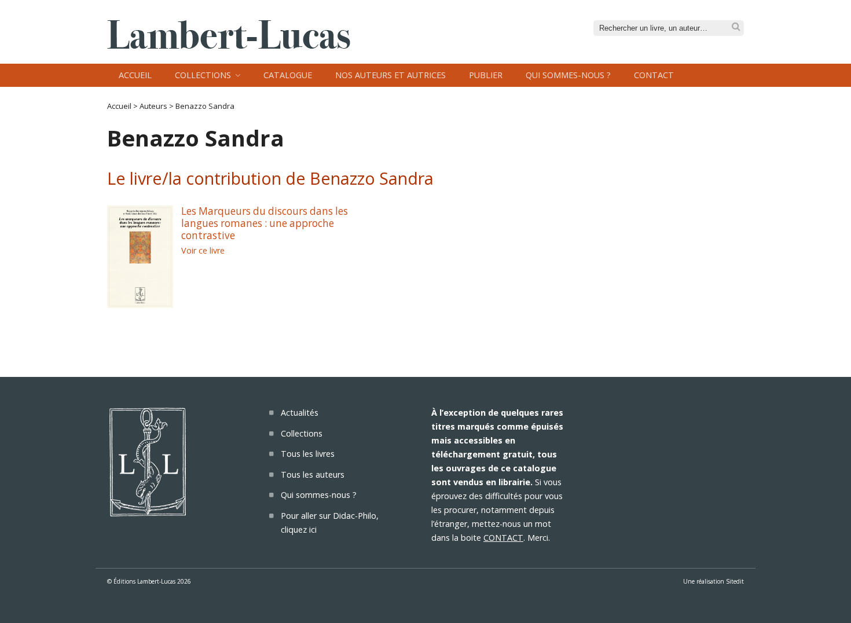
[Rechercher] (736, 27)
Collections (203, 74)
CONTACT (503, 537)
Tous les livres (308, 453)
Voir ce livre (203, 250)
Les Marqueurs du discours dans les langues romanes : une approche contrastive (264, 222)
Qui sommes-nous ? (568, 74)
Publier (485, 74)
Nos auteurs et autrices (390, 74)
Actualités (299, 412)
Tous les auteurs (312, 474)
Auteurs (153, 106)
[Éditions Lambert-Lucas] (228, 45)
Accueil (135, 74)
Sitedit (735, 581)
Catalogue (287, 74)
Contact (654, 74)
